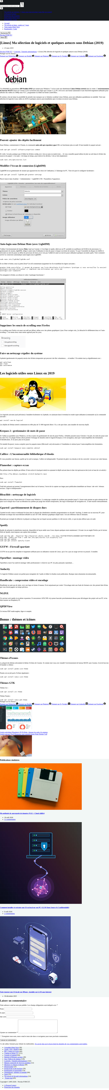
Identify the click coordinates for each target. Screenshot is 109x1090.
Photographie (8, 1067)
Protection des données (12, 1087)
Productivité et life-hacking (13, 1068)
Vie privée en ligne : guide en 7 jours (16, 25)
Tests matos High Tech (12, 27)
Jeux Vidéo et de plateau (12, 1059)
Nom (2, 1009)
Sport (6, 1074)
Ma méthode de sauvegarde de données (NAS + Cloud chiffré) (22, 813)
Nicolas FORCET (6, 35)
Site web (3, 1017)
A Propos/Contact (10, 1085)
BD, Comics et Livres (11, 1051)
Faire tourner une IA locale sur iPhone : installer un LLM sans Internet (25, 992)
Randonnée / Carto (10, 29)
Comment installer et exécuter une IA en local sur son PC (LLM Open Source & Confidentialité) (34, 907)
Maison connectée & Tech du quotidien (17, 1063)
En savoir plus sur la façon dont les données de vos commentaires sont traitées (61, 1044)
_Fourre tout (8, 1078)
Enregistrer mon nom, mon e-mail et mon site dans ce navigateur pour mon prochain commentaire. (35, 1036)
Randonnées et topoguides (13, 1070)
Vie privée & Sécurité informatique (16, 1076)
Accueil (6, 23)
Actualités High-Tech (11, 1047)
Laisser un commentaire (8, 1040)
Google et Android (10, 1055)
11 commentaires (10, 819)
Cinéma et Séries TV (11, 1053)
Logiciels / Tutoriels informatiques (25, 52)
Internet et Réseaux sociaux (13, 1057)
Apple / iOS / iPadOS (11, 1049)
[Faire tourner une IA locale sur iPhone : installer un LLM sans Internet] (35, 988)
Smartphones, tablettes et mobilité (15, 1072)
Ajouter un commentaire (9, 1032)
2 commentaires (9, 913)
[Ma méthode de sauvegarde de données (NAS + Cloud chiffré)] (41, 809)
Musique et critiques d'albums (14, 1065)
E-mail (2, 1013)
